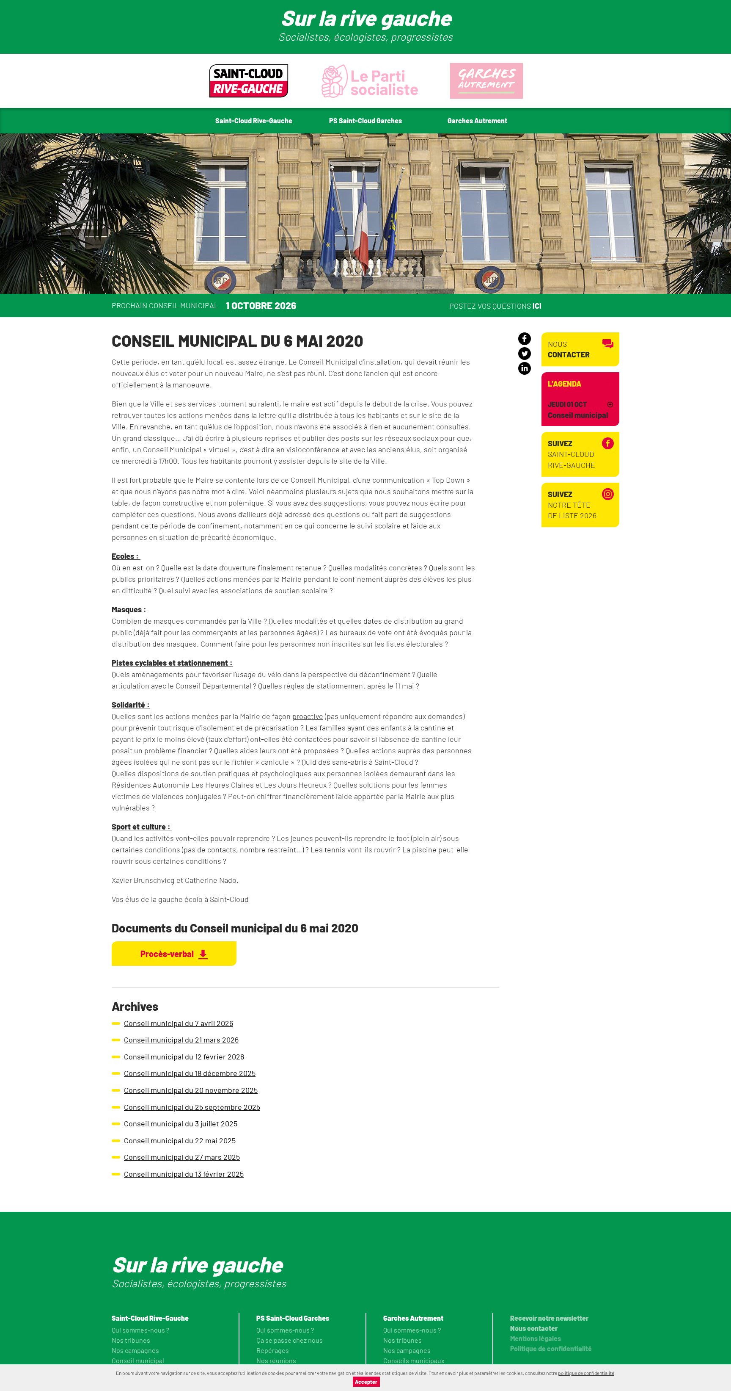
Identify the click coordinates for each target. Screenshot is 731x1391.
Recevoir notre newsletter (549, 1318)
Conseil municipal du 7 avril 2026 (178, 1023)
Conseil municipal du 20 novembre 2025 (191, 1090)
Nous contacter (534, 1328)
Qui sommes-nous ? (140, 1330)
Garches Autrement (413, 1318)
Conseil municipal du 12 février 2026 (184, 1056)
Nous (569, 349)
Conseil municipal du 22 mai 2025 (180, 1140)
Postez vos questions (495, 305)
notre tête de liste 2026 (572, 504)
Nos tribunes (131, 1340)
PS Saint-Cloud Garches (292, 1318)
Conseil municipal (138, 1360)
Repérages (272, 1350)
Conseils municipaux (414, 1360)
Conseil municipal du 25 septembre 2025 (192, 1107)
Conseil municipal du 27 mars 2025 (182, 1156)
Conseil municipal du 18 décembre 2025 (190, 1073)
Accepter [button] (366, 1382)
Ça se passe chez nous (289, 1340)
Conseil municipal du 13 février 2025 (184, 1173)
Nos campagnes (135, 1350)
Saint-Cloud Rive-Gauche (571, 454)
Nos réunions (276, 1360)
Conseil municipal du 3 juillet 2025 (180, 1123)
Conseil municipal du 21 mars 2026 (181, 1039)
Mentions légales (535, 1338)
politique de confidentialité (586, 1373)
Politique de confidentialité (551, 1348)
